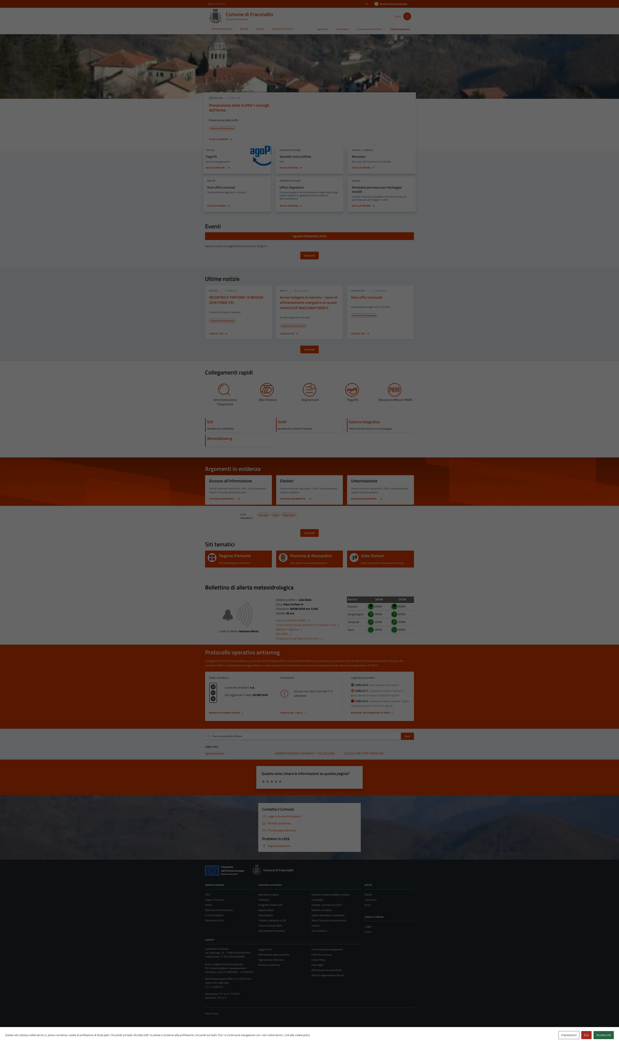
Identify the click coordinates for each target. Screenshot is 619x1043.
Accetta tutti (603, 1035)
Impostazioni (569, 1035)
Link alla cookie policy (297, 1035)
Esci (586, 1035)
